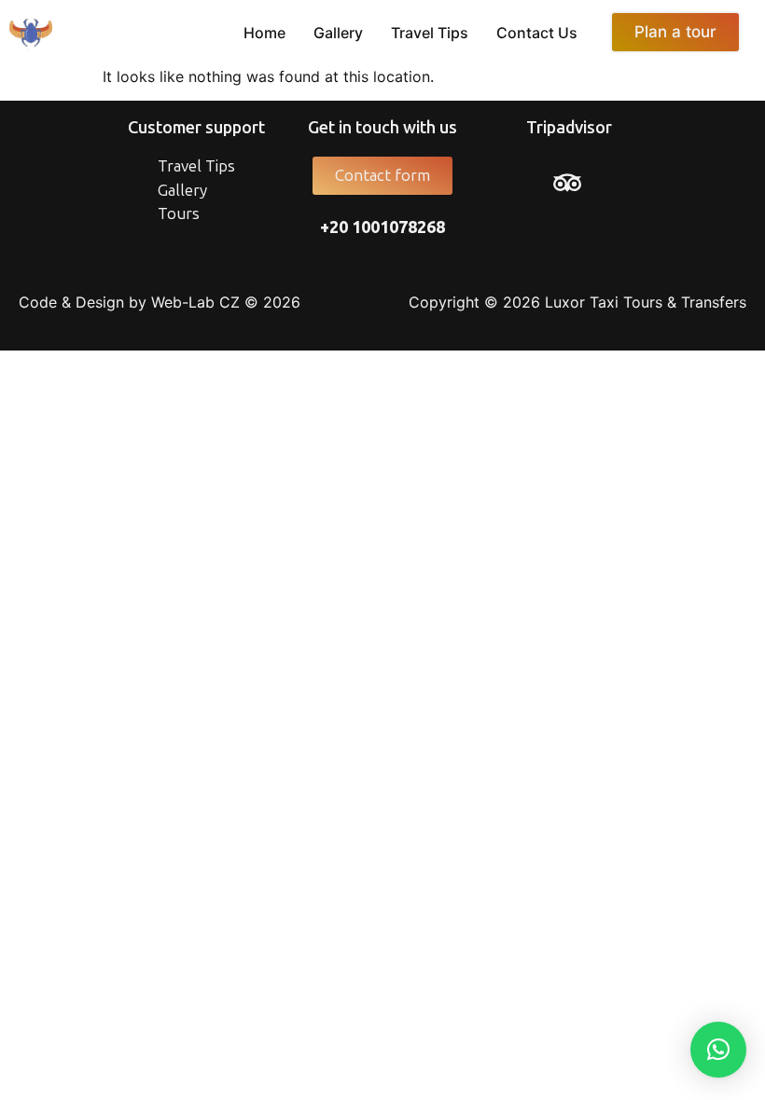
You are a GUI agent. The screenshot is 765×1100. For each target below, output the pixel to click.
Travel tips (429, 32)
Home (264, 32)
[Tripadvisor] (567, 183)
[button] (718, 1050)
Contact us (536, 32)
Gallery (338, 32)
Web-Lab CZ (195, 302)
